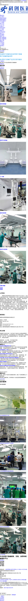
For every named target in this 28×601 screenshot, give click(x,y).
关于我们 (2, 16)
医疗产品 (2, 23)
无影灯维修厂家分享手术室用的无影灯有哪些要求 (9, 357)
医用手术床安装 (3, 249)
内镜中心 (2, 26)
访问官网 (2, 50)
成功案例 (2, 34)
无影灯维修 (2, 285)
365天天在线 (24, 569)
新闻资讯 (15, 579)
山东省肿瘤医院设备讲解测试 (7, 471)
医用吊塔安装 (3, 213)
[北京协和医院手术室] (13, 414)
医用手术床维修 (3, 140)
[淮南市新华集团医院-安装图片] (13, 442)
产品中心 (2, 67)
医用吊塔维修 (3, 103)
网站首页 (2, 15)
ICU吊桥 (2, 176)
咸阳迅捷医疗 (3, 19)
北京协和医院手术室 (4, 415)
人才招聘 (2, 22)
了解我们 (2, 61)
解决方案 (2, 40)
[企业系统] (5, 594)
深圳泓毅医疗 (3, 20)
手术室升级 (2, 554)
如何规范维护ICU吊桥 (4, 349)
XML (1, 581)
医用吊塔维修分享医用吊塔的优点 (6, 353)
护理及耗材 (2, 31)
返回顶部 (5, 581)
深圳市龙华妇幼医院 (4, 526)
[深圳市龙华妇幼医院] (13, 525)
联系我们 (2, 45)
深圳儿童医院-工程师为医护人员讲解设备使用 (10, 498)
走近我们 (6, 579)
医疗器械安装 (3, 37)
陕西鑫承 (14, 594)
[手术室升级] (13, 553)
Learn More (2, 378)
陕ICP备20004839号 (8, 587)
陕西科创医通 (3, 18)
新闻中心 (2, 41)
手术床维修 (23, 0)
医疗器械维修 (3, 38)
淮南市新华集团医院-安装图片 (7, 443)
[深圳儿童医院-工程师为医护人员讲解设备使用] (13, 497)
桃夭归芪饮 (13, 569)
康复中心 (2, 30)
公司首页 (2, 579)
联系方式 (20, 579)
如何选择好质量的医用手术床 (5, 345)
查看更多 (2, 63)
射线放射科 (2, 27)
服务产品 (2, 36)
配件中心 (2, 33)
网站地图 (24, 579)
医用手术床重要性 (3, 361)
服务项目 (2, 68)
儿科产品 (2, 25)
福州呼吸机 (8, 569)
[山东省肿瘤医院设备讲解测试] (13, 469)
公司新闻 (2, 42)
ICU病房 (2, 29)
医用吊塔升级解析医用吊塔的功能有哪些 (7, 365)
